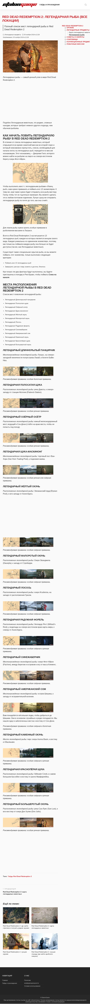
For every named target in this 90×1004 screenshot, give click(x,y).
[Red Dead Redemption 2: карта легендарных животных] (45, 915)
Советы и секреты (75, 37)
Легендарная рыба (76, 35)
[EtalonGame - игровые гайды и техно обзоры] (19, 4)
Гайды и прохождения (49, 5)
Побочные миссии (75, 44)
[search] (86, 4)
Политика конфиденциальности (31, 982)
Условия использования (32, 986)
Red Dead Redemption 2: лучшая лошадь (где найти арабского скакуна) (43, 954)
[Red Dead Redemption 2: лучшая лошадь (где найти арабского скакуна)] (45, 941)
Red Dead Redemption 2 (72, 26)
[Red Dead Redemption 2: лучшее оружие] (16, 941)
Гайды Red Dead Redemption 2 (20, 876)
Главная (5, 980)
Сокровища (72, 39)
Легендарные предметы (13, 34)
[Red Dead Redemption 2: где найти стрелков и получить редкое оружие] (16, 915)
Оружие (70, 28)
